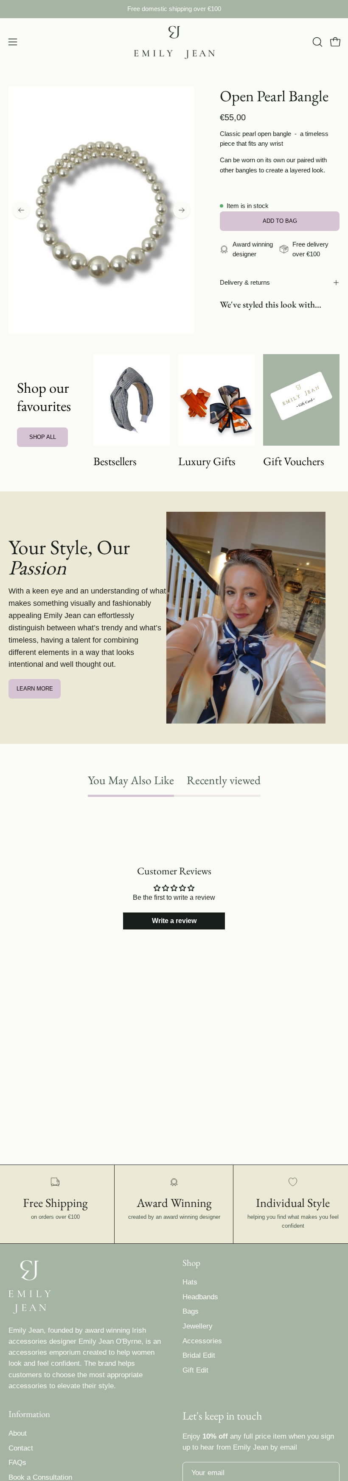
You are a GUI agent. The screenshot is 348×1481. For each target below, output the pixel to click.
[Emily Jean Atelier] (174, 42)
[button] (317, 42)
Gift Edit (195, 1370)
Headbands (200, 1297)
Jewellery (197, 1326)
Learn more (35, 688)
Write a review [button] (174, 920)
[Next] (181, 210)
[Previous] (21, 210)
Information (29, 1414)
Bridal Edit (198, 1355)
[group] (174, 9)
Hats (189, 1282)
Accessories (202, 1341)
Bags (190, 1311)
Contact (20, 1448)
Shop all (42, 437)
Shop (191, 1262)
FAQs (17, 1463)
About (17, 1433)
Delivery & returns (245, 282)
